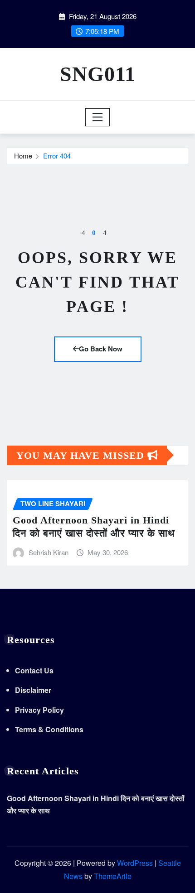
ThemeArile (113, 876)
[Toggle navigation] (97, 117)
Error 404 (57, 155)
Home (23, 155)
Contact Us (34, 670)
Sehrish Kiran (48, 552)
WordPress (135, 863)
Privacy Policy (39, 710)
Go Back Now (100, 349)
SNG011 (98, 74)
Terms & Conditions (49, 729)
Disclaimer (33, 690)
